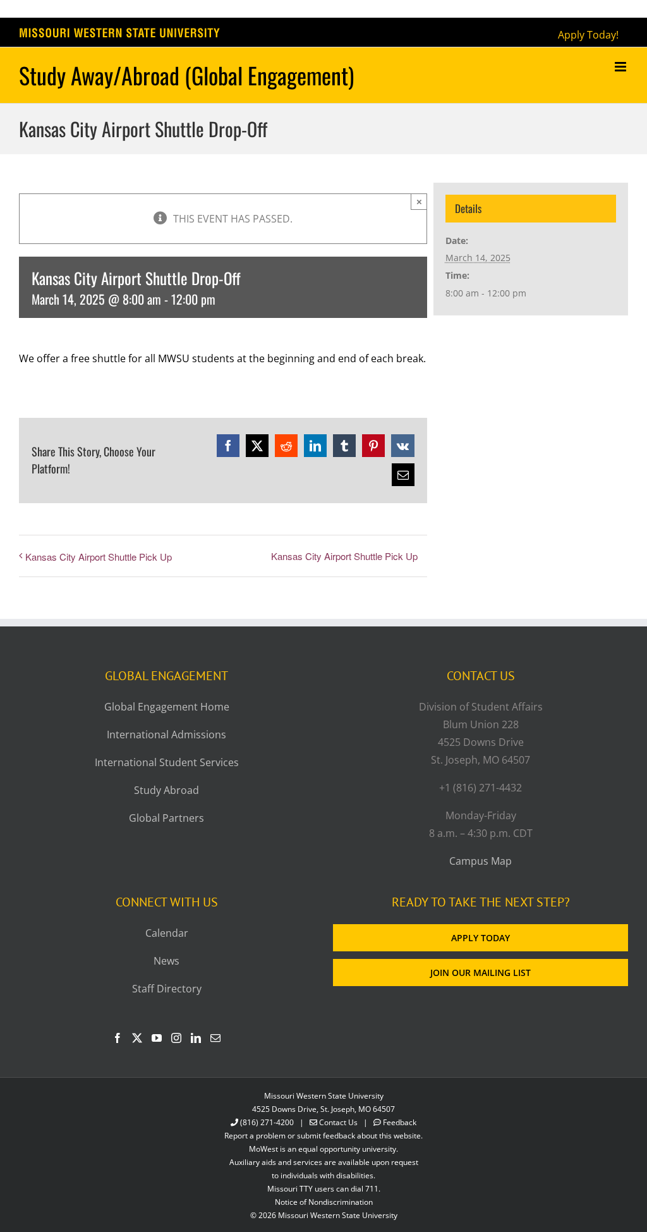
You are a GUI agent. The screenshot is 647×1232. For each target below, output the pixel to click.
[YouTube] (157, 1038)
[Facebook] (117, 1038)
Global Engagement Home (166, 707)
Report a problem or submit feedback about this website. (323, 1135)
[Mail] (215, 1038)
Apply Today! (588, 35)
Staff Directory (167, 989)
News (166, 961)
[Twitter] (137, 1038)
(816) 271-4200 (267, 1122)
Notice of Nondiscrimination (324, 1202)
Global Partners (166, 818)
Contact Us (338, 1122)
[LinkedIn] (196, 1038)
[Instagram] (176, 1038)
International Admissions (166, 734)
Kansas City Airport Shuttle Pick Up (98, 556)
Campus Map (480, 861)
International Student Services (167, 762)
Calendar (166, 933)
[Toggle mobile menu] (621, 66)
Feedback (399, 1122)
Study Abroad (166, 790)
